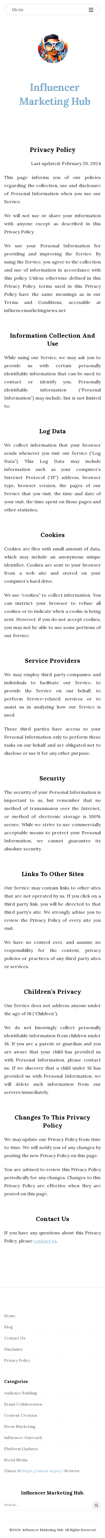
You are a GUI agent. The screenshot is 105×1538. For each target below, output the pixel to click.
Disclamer (13, 1349)
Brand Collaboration (23, 1404)
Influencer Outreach (23, 1437)
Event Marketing (20, 1426)
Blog (8, 1326)
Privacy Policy (17, 1360)
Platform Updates (21, 1448)
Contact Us (14, 1338)
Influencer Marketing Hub (54, 94)
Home (9, 1315)
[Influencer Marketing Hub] (52, 49)
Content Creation (20, 1415)
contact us (45, 1241)
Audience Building (20, 1393)
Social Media (15, 1459)
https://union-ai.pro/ (42, 1470)
